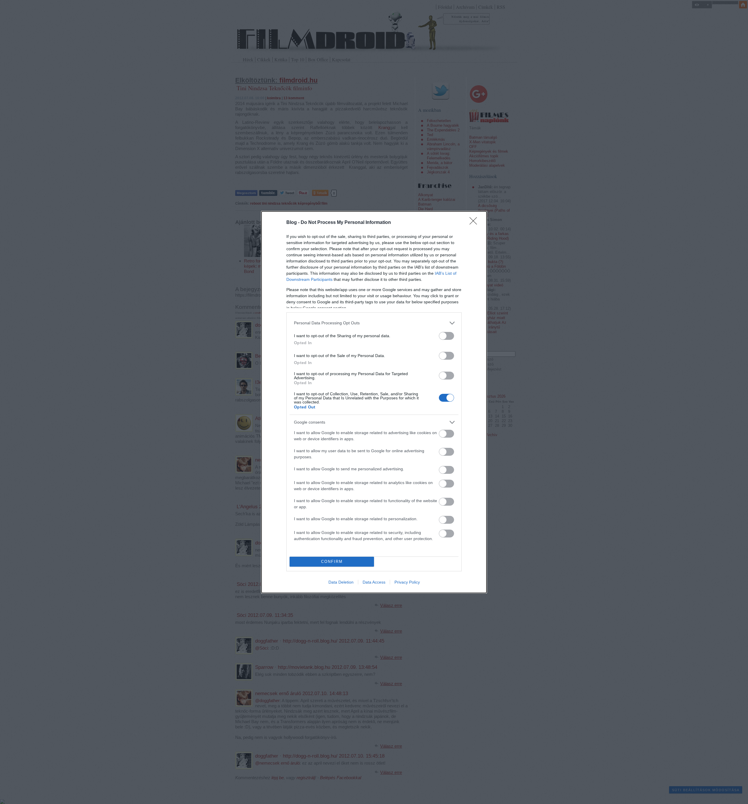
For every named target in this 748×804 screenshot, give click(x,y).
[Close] (475, 222)
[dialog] (374, 402)
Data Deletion (341, 582)
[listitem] (374, 323)
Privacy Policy (407, 582)
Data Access (374, 582)
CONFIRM (332, 561)
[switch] (446, 336)
